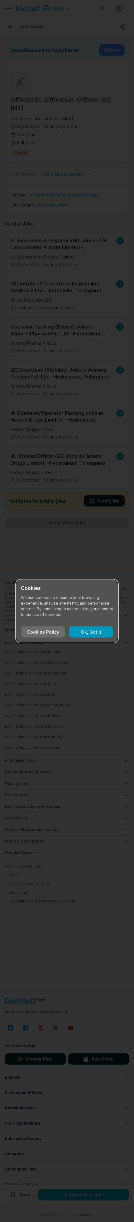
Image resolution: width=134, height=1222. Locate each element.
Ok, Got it (91, 632)
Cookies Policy (43, 632)
